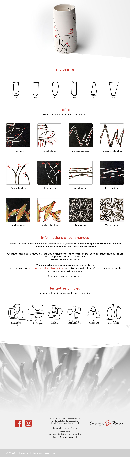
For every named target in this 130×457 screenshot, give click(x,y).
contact (73, 436)
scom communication (46, 453)
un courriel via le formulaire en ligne (46, 268)
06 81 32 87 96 (60, 436)
